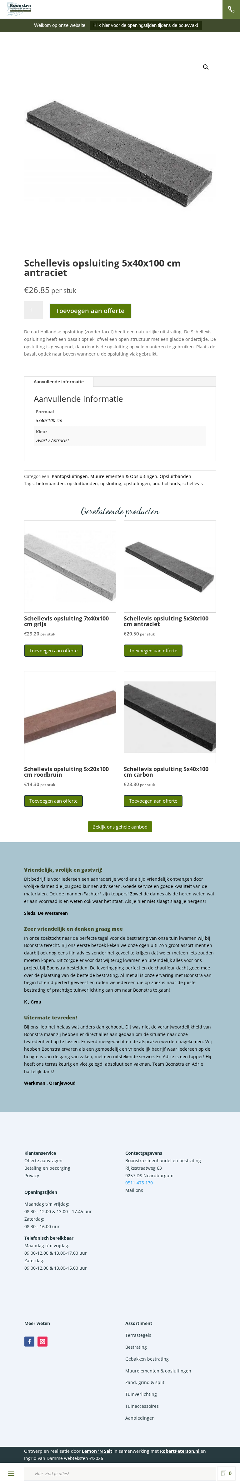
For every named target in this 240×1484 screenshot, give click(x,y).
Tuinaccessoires (142, 1406)
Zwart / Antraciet (52, 440)
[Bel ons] (231, 9)
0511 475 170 (139, 1183)
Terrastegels (138, 1335)
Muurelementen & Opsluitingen (123, 476)
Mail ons (134, 1190)
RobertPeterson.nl (179, 1451)
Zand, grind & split (144, 1382)
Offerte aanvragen (43, 1160)
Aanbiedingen (140, 1418)
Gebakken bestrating (147, 1359)
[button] (206, 67)
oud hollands (166, 483)
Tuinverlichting (141, 1394)
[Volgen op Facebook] (29, 1342)
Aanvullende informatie (59, 382)
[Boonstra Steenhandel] (18, 9)
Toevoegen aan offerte (90, 310)
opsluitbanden (82, 483)
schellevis (192, 483)
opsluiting (110, 483)
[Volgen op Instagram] (43, 1342)
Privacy (31, 1175)
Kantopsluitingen (70, 476)
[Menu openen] (11, 1473)
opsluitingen (137, 483)
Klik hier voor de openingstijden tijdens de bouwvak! (145, 25)
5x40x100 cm (49, 420)
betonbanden (50, 483)
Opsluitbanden (175, 476)
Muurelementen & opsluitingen (158, 1371)
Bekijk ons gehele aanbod (120, 827)
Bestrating (136, 1347)
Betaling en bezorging (47, 1168)
